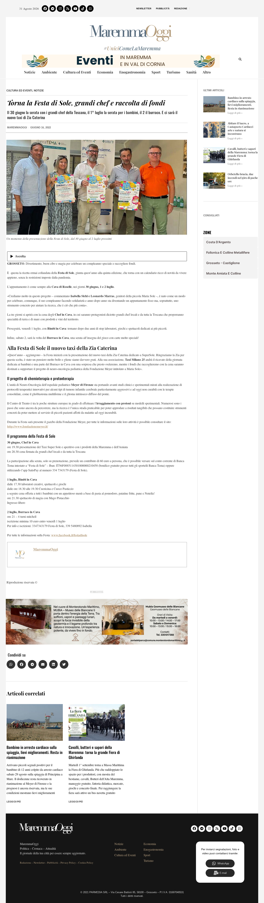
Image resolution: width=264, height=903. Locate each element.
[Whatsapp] (90, 8)
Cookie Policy (85, 862)
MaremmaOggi (45, 549)
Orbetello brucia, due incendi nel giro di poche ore (243, 177)
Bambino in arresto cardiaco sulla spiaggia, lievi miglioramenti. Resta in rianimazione (34, 752)
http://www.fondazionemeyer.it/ (27, 426)
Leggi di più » (235, 112)
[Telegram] (52, 8)
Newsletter (143, 8)
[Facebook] (45, 8)
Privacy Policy (68, 862)
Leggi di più (14, 801)
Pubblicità (162, 8)
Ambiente (49, 72)
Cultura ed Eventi (77, 72)
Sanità (191, 72)
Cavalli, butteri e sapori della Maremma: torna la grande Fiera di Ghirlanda (94, 752)
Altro (207, 72)
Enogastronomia (132, 72)
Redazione (180, 8)
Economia (105, 72)
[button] (11, 664)
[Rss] (67, 8)
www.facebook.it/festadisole (69, 535)
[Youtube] (75, 8)
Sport (156, 72)
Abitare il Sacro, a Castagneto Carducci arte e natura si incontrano (240, 128)
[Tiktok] (82, 8)
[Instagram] (60, 8)
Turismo (173, 72)
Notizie (29, 72)
